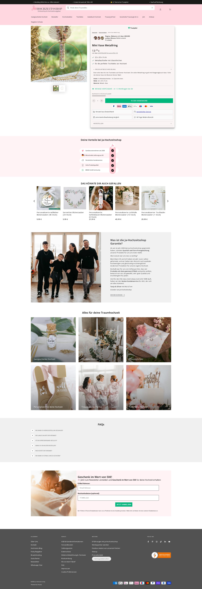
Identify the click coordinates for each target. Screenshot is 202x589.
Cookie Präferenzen (69, 572)
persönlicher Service (144, 112)
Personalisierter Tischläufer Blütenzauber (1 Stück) (153, 213)
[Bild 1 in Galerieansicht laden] (56, 88)
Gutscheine (35, 558)
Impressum (65, 568)
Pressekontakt (97, 555)
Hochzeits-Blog (36, 548)
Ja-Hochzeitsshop (40, 581)
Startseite (94, 32)
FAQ (62, 565)
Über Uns (34, 541)
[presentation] (34, 201)
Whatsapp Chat (36, 565)
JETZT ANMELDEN (123, 504)
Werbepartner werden (100, 545)
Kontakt (33, 545)
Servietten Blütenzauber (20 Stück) (73, 213)
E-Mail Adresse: (84, 483)
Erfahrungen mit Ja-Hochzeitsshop (105, 541)
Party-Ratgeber (36, 552)
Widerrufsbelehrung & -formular (73, 555)
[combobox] (106, 7)
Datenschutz (66, 552)
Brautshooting (36, 555)
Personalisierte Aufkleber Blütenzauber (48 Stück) (47, 213)
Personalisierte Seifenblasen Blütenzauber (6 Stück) (100, 214)
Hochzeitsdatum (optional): (89, 493)
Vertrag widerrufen (101, 559)
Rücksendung (66, 558)
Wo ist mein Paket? (68, 562)
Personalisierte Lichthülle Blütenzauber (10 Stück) (126, 213)
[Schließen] (152, 8)
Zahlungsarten (66, 548)
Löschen (147, 8)
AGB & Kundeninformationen (72, 541)
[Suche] (68, 8)
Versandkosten (67, 545)
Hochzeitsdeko (102, 32)
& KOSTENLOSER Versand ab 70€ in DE (108, 53)
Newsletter (35, 562)
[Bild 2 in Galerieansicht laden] (62, 88)
